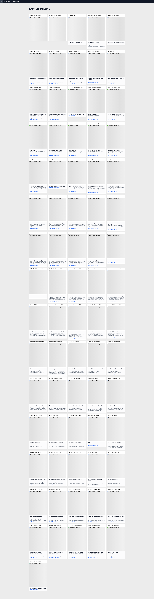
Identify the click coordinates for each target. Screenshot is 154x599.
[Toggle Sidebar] (1, 1)
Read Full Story (73, 43)
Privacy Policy (77, 597)
